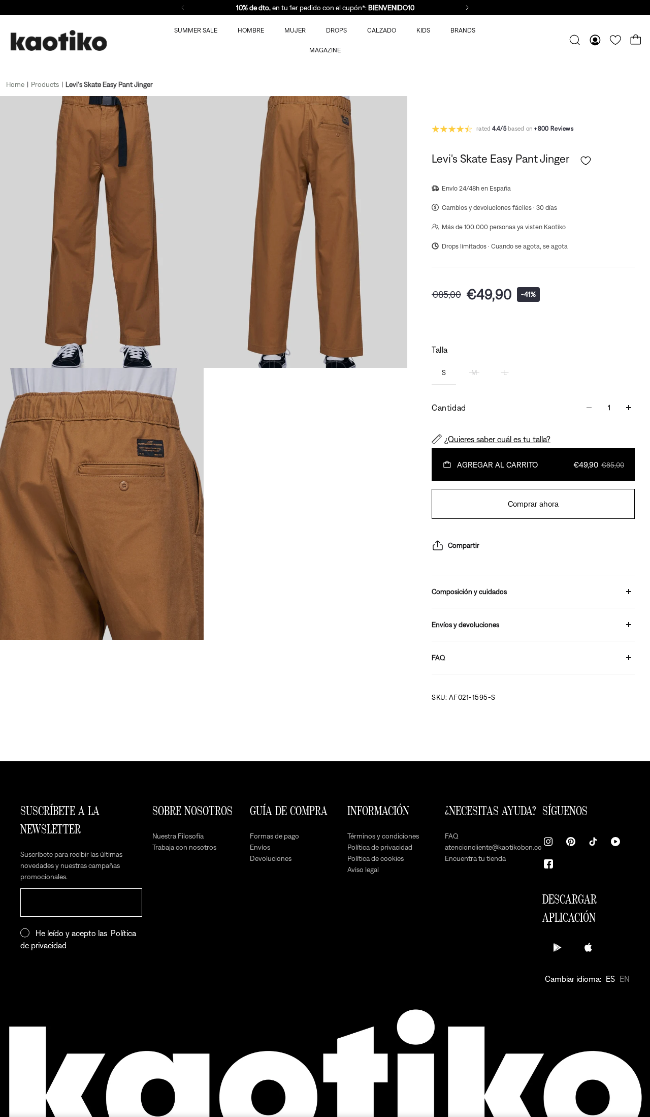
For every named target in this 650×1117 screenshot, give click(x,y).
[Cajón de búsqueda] (575, 40)
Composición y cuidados (469, 591)
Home (15, 84)
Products (45, 84)
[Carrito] (636, 40)
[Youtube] (615, 841)
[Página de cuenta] (595, 40)
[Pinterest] (571, 841)
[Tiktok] (593, 841)
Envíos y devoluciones (465, 624)
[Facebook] (548, 864)
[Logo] (58, 40)
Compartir (463, 545)
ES (610, 978)
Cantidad (449, 407)
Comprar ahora (533, 503)
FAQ (438, 658)
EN (625, 978)
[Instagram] (548, 841)
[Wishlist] (615, 40)
